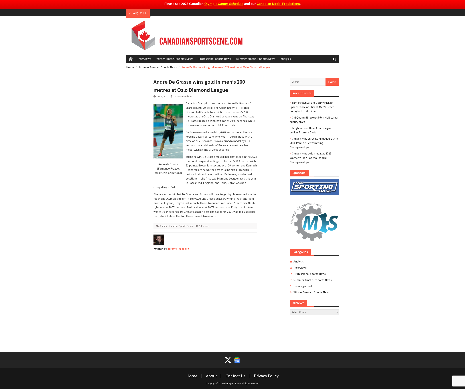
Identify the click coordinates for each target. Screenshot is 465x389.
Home (192, 376)
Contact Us (235, 376)
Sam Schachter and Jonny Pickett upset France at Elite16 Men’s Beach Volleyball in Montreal (312, 107)
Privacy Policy (266, 376)
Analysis (285, 59)
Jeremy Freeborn (182, 96)
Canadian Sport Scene (229, 383)
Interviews (144, 59)
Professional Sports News (215, 59)
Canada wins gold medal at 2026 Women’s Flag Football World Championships (310, 158)
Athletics (204, 226)
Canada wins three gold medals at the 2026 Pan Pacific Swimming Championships (314, 143)
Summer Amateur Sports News (255, 59)
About (211, 376)
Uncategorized (303, 286)
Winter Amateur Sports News (174, 59)
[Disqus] (205, 299)
